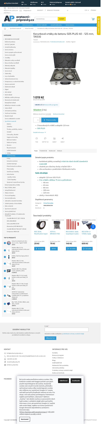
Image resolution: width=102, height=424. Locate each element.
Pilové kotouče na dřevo (14, 166)
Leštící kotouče (11, 151)
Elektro (9, 124)
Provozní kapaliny (10, 196)
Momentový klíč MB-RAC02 (15, 226)
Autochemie (10, 174)
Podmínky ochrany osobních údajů (62, 370)
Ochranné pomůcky (10, 111)
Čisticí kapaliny (11, 180)
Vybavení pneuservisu (11, 79)
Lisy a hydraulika (10, 76)
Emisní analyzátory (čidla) (12, 185)
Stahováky (8, 74)
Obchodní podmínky (58, 368)
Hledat (61, 19)
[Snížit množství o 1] (40, 121)
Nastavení (24, 419)
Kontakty (40, 10)
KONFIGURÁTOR (57, 363)
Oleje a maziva (9, 193)
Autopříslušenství (10, 190)
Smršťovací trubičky (13, 172)
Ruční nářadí (8, 95)
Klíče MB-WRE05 (11, 221)
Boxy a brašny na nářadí (12, 63)
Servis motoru (9, 50)
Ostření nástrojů (12, 164)
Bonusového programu (51, 105)
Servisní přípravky (10, 198)
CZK (86, 10)
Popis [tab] (36, 151)
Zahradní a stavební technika (13, 201)
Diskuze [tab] (59, 151)
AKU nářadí (8, 92)
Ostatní (9, 132)
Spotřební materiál (10, 121)
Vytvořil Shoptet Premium (89, 420)
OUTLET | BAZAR (10, 44)
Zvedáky (7, 58)
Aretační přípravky (10, 47)
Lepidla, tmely (11, 177)
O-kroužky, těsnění (12, 135)
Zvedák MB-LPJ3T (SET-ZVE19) (16, 218)
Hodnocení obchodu (58, 373)
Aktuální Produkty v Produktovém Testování (15, 215)
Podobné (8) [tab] (43, 151)
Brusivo (9, 145)
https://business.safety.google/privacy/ (33, 412)
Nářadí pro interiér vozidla (12, 105)
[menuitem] (11, 25)
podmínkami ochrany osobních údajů (73, 334)
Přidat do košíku (51, 120)
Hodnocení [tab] (52, 151)
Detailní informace (38, 133)
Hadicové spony (11, 143)
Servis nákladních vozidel (12, 119)
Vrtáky (9, 153)
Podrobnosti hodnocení (57, 42)
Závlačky (9, 127)
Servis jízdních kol (10, 211)
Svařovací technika (10, 113)
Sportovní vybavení (10, 209)
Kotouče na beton (12, 161)
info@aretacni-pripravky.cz (15, 353)
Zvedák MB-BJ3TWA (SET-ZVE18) (16, 229)
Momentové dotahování (12, 100)
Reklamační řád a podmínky (60, 365)
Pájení (6, 89)
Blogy (54, 360)
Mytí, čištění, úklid (10, 188)
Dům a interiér (9, 206)
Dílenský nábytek (10, 66)
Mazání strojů (9, 116)
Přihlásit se (50, 338)
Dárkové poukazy (10, 42)
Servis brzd (8, 71)
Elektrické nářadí (10, 87)
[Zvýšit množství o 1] (40, 119)
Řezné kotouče (11, 148)
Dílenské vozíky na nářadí (12, 60)
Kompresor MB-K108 (13, 232)
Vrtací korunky (11, 156)
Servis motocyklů (10, 55)
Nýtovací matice (11, 140)
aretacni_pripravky (12, 365)
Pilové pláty (10, 169)
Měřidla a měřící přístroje (12, 98)
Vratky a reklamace (58, 358)
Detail (54, 248)
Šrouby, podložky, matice (14, 129)
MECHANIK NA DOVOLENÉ (12, 39)
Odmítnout (64, 381)
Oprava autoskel (10, 84)
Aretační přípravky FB (13, 362)
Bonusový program (53, 10)
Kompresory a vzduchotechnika (14, 82)
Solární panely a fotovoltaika (13, 204)
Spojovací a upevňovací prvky (16, 182)
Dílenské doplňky (10, 68)
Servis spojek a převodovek (13, 52)
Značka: (70, 42)
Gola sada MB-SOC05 (13, 224)
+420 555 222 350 (12, 359)
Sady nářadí (8, 108)
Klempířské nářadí (10, 103)
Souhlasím (76, 381)
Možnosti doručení (58, 114)
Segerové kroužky (12, 137)
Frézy (8, 158)
